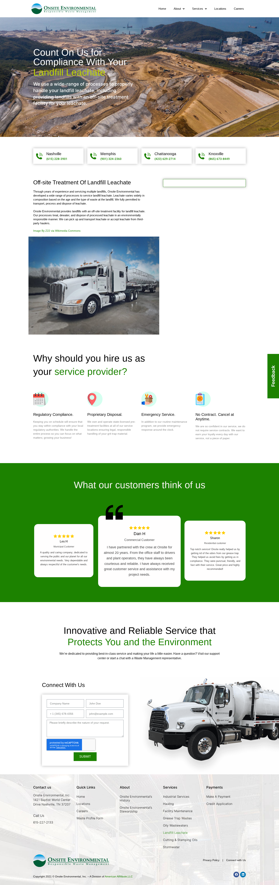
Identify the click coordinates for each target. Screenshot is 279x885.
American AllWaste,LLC (119, 876)
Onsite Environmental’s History (136, 798)
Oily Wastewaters (175, 825)
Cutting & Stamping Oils (180, 840)
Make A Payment (218, 796)
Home (162, 8)
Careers (239, 8)
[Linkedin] (243, 874)
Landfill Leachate (175, 832)
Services (197, 8)
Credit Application (219, 804)
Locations (220, 8)
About (177, 8)
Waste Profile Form (89, 818)
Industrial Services (176, 796)
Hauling (168, 804)
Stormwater (171, 847)
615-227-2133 (43, 822)
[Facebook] (236, 874)
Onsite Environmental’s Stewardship (136, 809)
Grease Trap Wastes (177, 818)
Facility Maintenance (177, 811)
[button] (56, 159)
